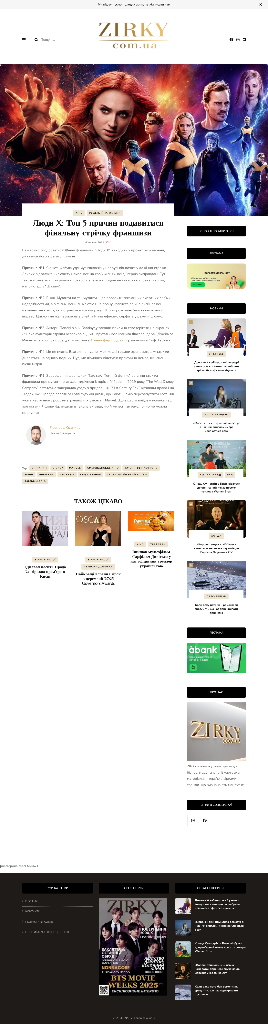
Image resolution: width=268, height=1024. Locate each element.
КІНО (79, 212)
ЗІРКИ (124, 1018)
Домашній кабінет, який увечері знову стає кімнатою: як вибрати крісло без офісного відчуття (216, 366)
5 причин (39, 468)
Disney (58, 468)
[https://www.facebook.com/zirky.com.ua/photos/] (204, 820)
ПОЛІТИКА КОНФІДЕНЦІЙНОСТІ (47, 932)
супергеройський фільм (127, 474)
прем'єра (46, 474)
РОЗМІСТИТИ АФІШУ (39, 922)
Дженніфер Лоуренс (108, 340)
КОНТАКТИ (32, 911)
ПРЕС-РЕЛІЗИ (216, 596)
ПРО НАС (31, 901)
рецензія (67, 474)
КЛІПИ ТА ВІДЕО (216, 414)
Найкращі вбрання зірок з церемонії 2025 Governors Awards (98, 579)
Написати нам (160, 4)
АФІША (216, 535)
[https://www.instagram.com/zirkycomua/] (192, 820)
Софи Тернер (90, 474)
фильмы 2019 (35, 481)
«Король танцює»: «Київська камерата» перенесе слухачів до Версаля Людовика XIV (216, 548)
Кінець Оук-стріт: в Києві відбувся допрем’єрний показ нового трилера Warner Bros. (216, 487)
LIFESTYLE (216, 354)
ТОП (230, 475)
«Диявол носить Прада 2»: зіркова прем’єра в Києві (45, 571)
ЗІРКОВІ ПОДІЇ (45, 559)
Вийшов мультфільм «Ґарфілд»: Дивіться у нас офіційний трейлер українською (151, 558)
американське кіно (103, 468)
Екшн (29, 474)
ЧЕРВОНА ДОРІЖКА (98, 566)
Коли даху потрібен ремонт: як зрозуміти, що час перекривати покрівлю (216, 609)
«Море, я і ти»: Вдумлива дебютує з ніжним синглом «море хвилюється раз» (216, 427)
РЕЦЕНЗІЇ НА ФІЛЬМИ (105, 212)
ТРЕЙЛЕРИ (158, 544)
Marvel (75, 468)
